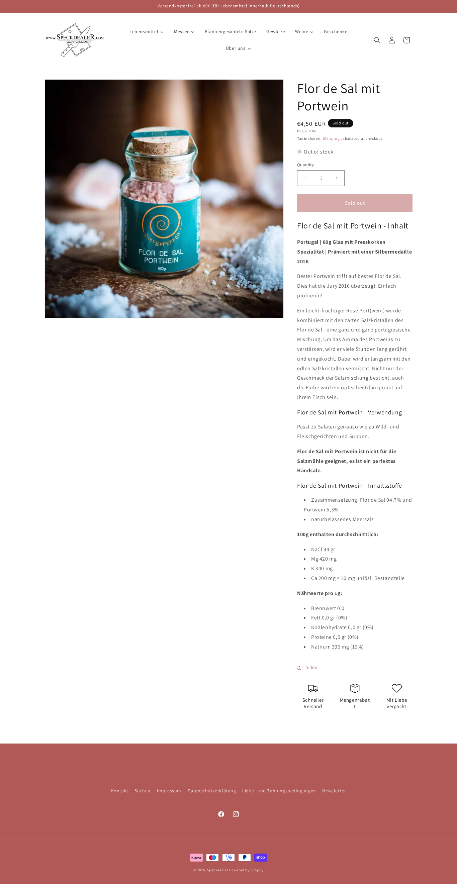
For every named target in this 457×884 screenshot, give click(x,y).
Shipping (331, 138)
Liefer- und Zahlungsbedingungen (279, 791)
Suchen (142, 791)
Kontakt (119, 791)
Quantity (305, 165)
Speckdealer (218, 870)
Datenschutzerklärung (212, 791)
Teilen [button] (311, 667)
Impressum (169, 791)
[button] (377, 40)
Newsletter (334, 791)
